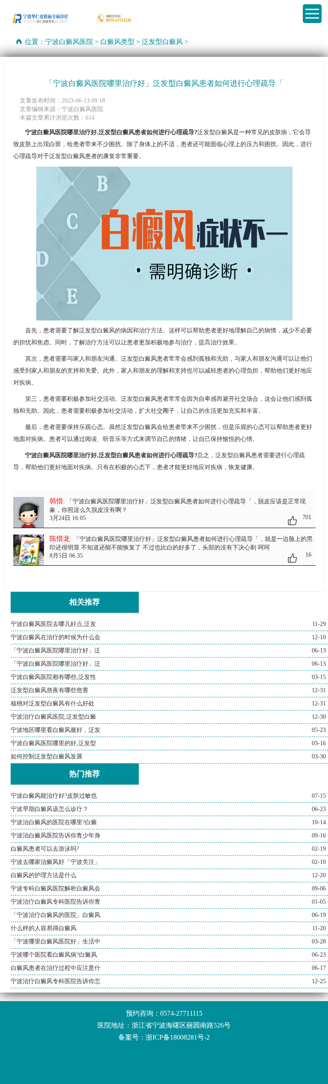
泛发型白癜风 (162, 41)
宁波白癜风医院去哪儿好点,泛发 (53, 624)
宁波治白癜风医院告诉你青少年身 (55, 835)
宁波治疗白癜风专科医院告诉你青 (55, 902)
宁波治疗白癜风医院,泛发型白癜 (53, 717)
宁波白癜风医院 (69, 41)
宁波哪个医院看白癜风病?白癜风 (54, 955)
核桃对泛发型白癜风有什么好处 (52, 703)
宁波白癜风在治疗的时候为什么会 (55, 637)
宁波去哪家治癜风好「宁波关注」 (55, 862)
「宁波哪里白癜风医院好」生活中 (55, 941)
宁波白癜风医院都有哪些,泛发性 (53, 677)
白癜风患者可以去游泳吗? (45, 849)
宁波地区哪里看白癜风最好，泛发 (55, 730)
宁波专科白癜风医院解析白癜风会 (55, 888)
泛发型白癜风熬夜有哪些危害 (49, 690)
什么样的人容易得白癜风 (43, 928)
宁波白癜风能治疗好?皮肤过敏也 (54, 796)
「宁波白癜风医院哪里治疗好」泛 (55, 650)
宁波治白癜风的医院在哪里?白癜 (54, 822)
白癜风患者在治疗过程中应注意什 (55, 968)
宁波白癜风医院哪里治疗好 (61, 455)
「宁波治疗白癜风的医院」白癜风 (55, 915)
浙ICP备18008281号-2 (178, 1037)
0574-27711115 (181, 1013)
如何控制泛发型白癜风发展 (46, 756)
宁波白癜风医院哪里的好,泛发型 (53, 743)
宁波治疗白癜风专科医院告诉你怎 (55, 981)
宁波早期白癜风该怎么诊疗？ (49, 809)
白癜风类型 (117, 41)
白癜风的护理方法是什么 (43, 875)
